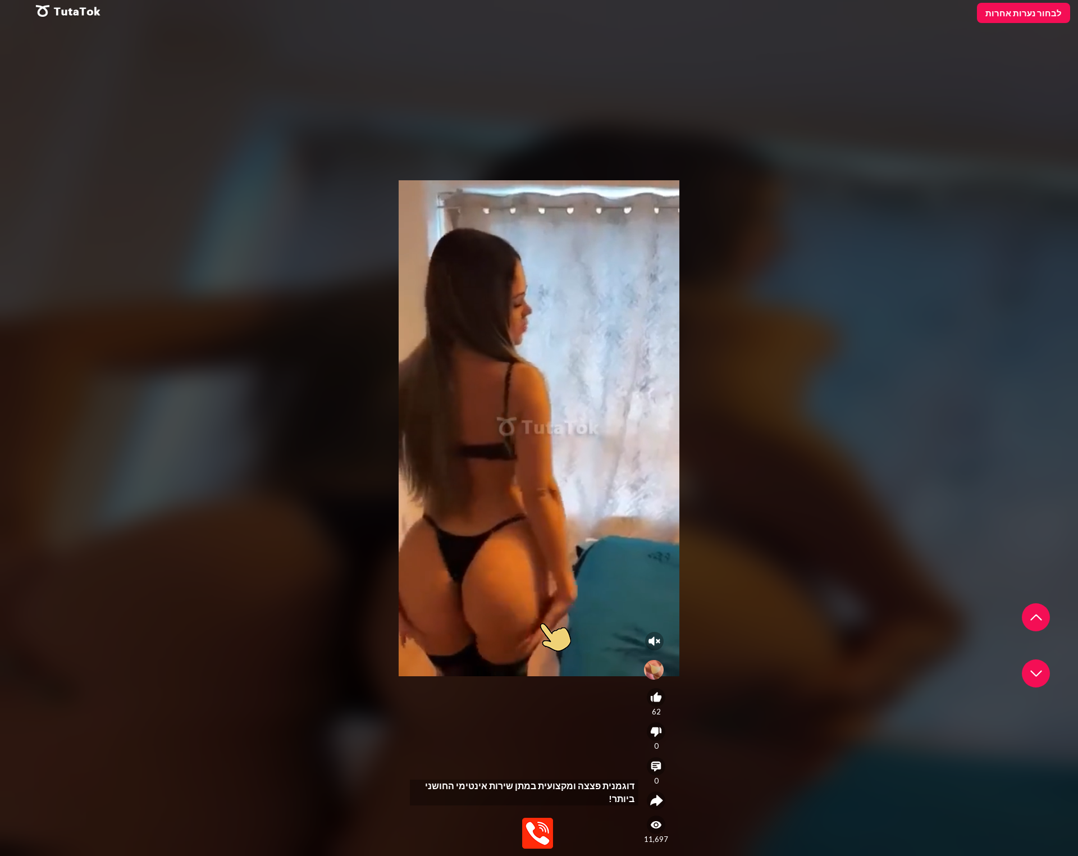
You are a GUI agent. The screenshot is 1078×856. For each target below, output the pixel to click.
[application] (539, 428)
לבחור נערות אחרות (1023, 13)
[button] (1036, 617)
